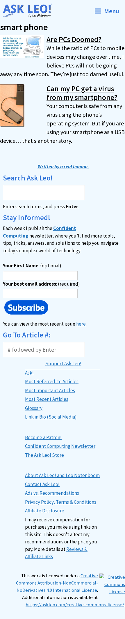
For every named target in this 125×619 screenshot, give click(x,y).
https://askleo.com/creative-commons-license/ (75, 605)
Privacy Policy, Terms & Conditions (60, 502)
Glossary (33, 408)
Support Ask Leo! (63, 363)
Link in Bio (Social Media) (51, 417)
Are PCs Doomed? (74, 39)
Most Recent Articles (46, 399)
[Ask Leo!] (30, 11)
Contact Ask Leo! (42, 484)
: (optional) (32, 265)
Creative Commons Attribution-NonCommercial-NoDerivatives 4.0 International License (57, 583)
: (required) (41, 284)
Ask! (29, 373)
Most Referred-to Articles (51, 381)
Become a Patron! (43, 437)
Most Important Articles (50, 390)
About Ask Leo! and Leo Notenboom (62, 475)
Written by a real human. (63, 166)
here (81, 324)
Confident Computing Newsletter (60, 446)
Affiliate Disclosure (44, 510)
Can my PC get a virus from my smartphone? (82, 93)
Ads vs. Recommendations (52, 493)
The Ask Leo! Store (44, 455)
